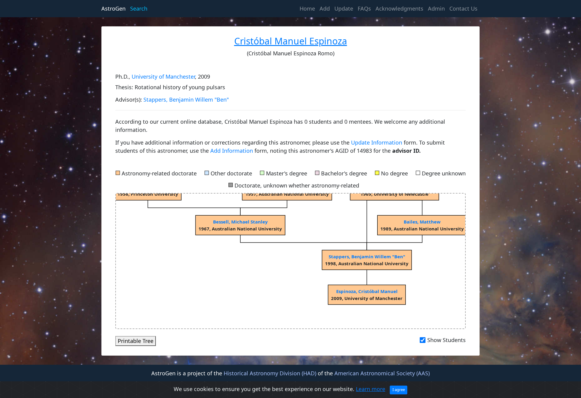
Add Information (231, 150)
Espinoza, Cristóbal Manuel (367, 291)
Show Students (446, 340)
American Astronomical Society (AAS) (382, 373)
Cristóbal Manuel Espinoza (290, 41)
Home (308, 8)
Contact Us (463, 8)
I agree (398, 389)
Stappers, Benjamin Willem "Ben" (186, 99)
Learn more (370, 389)
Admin (436, 8)
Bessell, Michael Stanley (240, 222)
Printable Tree (135, 340)
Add (325, 8)
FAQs (364, 8)
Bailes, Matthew (422, 222)
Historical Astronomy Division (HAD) (270, 373)
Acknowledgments (399, 8)
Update (343, 8)
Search (138, 8)
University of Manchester (163, 76)
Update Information (377, 142)
